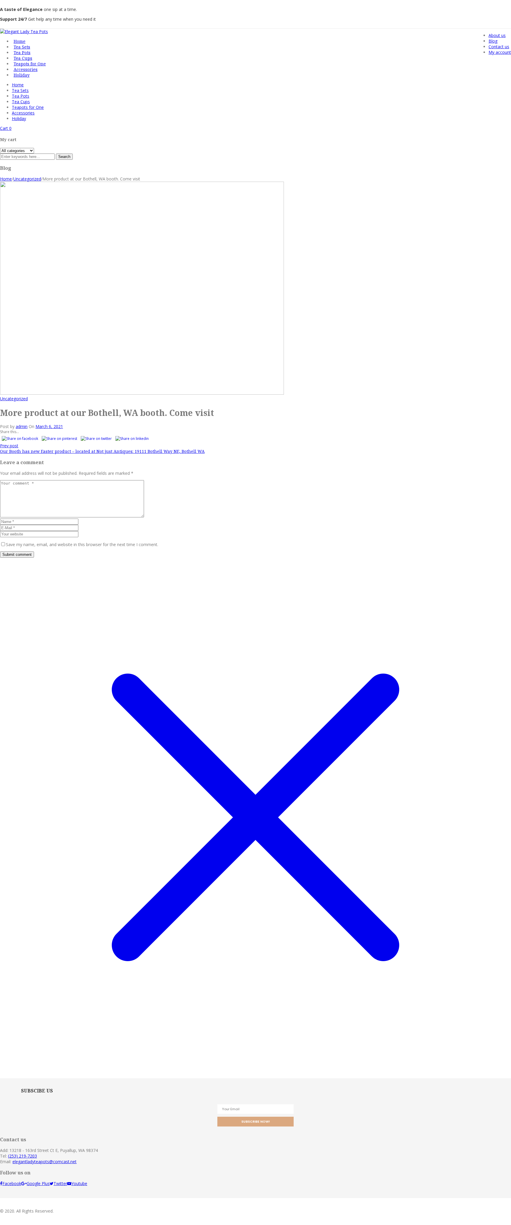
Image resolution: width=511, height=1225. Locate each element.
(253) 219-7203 (22, 1156)
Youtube (79, 1183)
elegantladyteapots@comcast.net (44, 1161)
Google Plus (38, 1183)
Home (18, 85)
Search (64, 156)
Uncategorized (27, 179)
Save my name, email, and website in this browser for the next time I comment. (82, 544)
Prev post (9, 445)
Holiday (19, 118)
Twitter (60, 1183)
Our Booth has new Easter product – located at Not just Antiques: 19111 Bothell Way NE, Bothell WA (102, 451)
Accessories (23, 113)
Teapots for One (28, 107)
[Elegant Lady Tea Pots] (24, 31)
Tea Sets (20, 90)
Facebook (11, 1183)
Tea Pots (20, 96)
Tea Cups (21, 101)
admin (22, 426)
